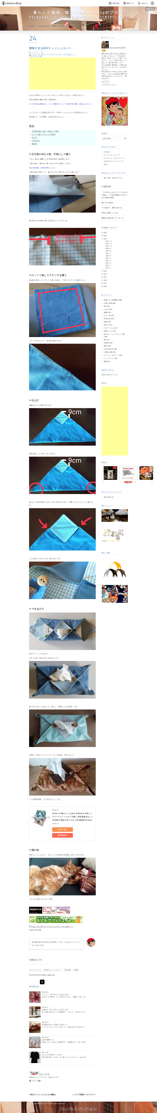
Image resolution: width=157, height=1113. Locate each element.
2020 (105, 280)
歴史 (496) (107, 346)
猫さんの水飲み (107, 203)
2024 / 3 (108, 263)
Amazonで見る (62, 829)
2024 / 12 (109, 241)
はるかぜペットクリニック (113, 161)
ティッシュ (43, 95)
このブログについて (108, 85)
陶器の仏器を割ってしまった (112, 218)
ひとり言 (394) (109, 315)
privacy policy (72, 1104)
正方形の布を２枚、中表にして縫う (45, 131)
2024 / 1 (108, 268)
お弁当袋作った (48, 1040)
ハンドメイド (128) (110, 358)
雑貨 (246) (107, 322)
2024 (105, 239)
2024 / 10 (109, 246)
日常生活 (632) (109, 319)
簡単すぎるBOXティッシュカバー (50, 48)
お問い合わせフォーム (109, 375)
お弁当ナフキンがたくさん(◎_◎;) (55, 1010)
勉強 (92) (107, 361)
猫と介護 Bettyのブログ (113, 178)
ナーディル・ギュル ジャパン (114, 158)
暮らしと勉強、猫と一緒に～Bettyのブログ (78, 12)
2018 (105, 286)
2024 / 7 (108, 253)
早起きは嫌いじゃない (110, 213)
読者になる (150, 9)
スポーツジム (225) (110, 328)
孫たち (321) (108, 325)
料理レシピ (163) (110, 331)
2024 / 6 (108, 256)
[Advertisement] (62, 74)
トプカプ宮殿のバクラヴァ (84, 1095)
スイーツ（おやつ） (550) (113, 355)
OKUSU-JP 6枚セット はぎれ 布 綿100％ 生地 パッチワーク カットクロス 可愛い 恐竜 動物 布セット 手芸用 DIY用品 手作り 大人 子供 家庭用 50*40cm (73, 817)
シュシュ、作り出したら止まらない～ (56, 995)
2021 (105, 277)
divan (106, 164)
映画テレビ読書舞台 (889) (113, 300)
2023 (105, 271)
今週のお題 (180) (110, 352)
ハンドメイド (35, 52)
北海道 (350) (108, 343)
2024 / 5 (108, 258)
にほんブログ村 (35, 57)
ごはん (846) (108, 309)
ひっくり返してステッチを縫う (44, 135)
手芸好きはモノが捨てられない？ (55, 1025)
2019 (105, 283)
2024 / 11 (109, 244)
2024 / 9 (108, 248)
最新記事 (107, 187)
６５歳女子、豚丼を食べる (111, 208)
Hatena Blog (75, 1110)
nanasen (107, 152)
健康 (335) (107, 312)
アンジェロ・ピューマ (112, 155)
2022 (105, 274)
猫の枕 (34, 144)
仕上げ (34, 138)
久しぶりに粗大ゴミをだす (52, 1055)
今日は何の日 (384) (110, 349)
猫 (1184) (107, 306)
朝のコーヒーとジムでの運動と (42, 1095)
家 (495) (106, 340)
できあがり (36, 141)
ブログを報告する (90, 1110)
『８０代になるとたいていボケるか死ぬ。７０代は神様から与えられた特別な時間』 (114, 195)
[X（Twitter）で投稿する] (42, 982)
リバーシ (74, 942)
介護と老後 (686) (110, 303)
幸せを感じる (109, 497)
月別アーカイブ (109, 228)
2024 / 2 (108, 265)
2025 (105, 236)
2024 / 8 (108, 251)
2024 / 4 (108, 260)
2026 (105, 233)
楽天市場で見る (62, 835)
